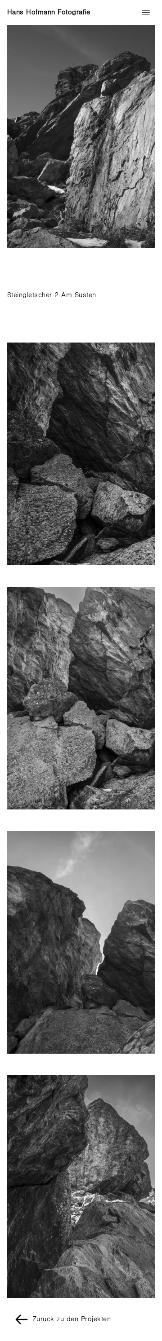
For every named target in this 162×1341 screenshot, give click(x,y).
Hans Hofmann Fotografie (48, 12)
